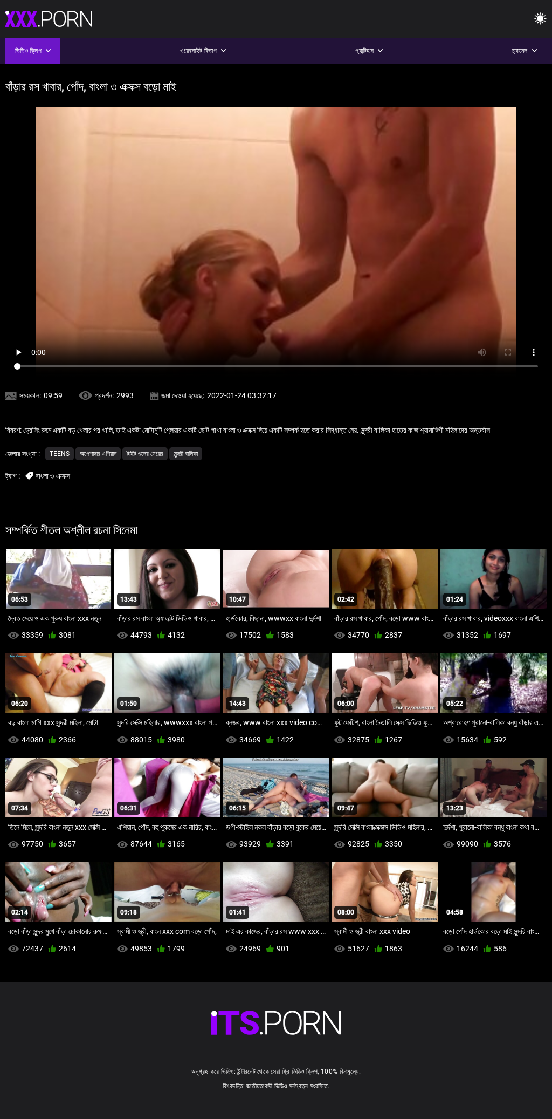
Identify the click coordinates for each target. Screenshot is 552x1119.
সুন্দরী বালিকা (186, 454)
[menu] (540, 19)
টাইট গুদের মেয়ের (145, 454)
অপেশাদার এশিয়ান (98, 454)
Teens (60, 454)
